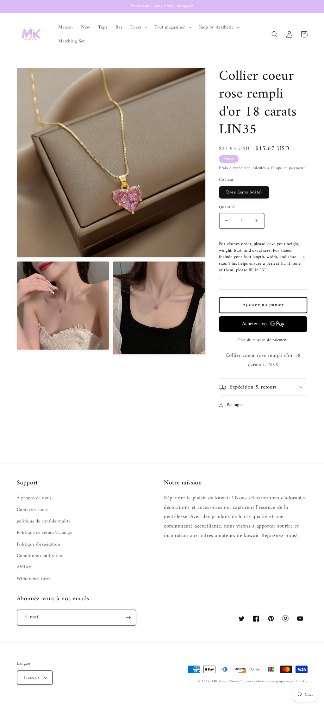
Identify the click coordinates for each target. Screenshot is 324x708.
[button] (138, 27)
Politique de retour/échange (44, 532)
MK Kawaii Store (225, 682)
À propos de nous (34, 498)
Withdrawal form (34, 579)
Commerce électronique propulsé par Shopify (274, 682)
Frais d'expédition (235, 168)
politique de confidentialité (44, 521)
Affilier (24, 567)
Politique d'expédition (38, 544)
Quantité (227, 207)
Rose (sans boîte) (244, 192)
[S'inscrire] (128, 618)
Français (32, 677)
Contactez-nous (32, 510)
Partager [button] (235, 405)
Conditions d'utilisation (40, 556)
